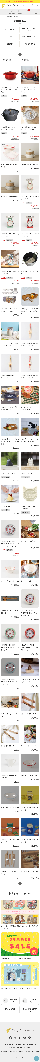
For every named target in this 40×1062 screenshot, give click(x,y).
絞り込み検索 (7, 60)
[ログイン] (33, 5)
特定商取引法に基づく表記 (9, 1052)
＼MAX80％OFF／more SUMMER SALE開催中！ (20, 1)
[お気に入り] (36, 5)
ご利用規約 (35, 1052)
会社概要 (12, 1047)
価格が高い (25, 60)
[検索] (29, 5)
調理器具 (16, 16)
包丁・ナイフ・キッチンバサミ (29, 29)
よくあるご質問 (20, 1044)
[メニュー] (36, 11)
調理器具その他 (30, 44)
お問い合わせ (32, 1044)
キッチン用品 (9, 16)
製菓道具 (10, 44)
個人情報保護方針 (24, 1052)
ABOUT (20, 1047)
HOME (2, 16)
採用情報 (27, 1047)
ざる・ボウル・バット (29, 37)
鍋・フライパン (10, 29)
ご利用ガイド (8, 1044)
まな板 (10, 37)
